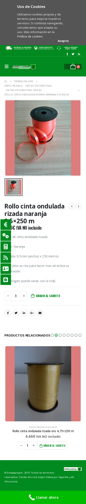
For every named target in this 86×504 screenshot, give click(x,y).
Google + (32, 312)
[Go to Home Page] (5, 81)
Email (40, 312)
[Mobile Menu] (7, 66)
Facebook (7, 312)
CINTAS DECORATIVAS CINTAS (43, 427)
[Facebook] (67, 54)
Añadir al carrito (48, 296)
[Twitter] (73, 54)
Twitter (16, 312)
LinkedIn (24, 312)
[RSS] (79, 54)
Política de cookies (30, 36)
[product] (42, 383)
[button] (52, 335)
